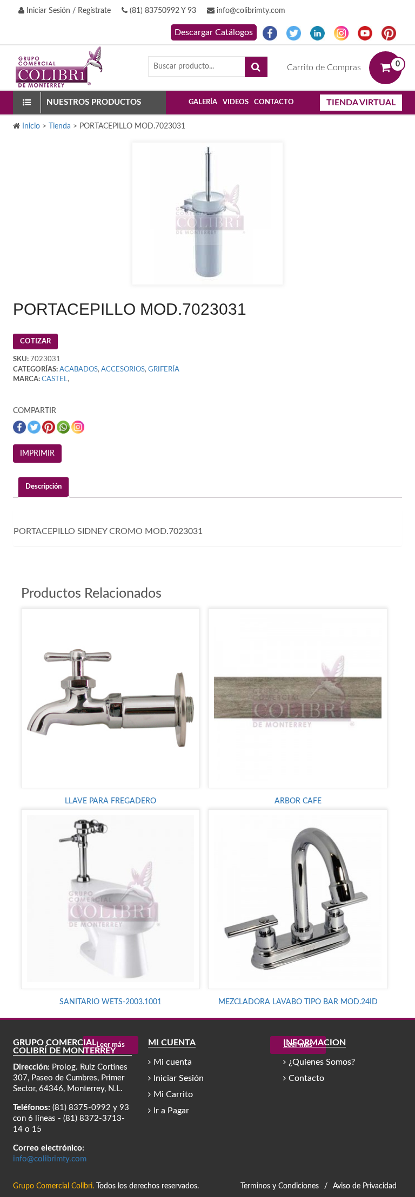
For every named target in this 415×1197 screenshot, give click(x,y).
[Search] (256, 67)
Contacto (274, 102)
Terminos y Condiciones (279, 1186)
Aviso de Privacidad (365, 1186)
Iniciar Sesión (178, 1078)
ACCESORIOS (123, 369)
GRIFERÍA (163, 369)
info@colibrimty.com (250, 11)
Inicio (31, 126)
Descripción (43, 486)
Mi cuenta (172, 1062)
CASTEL (55, 379)
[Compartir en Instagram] (77, 426)
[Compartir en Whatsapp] (64, 426)
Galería (203, 102)
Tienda (60, 126)
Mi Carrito (173, 1094)
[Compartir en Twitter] (35, 426)
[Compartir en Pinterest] (49, 426)
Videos (236, 102)
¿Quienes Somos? (322, 1062)
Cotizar (35, 341)
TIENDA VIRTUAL (361, 102)
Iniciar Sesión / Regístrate (67, 11)
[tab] (43, 487)
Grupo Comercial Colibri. (53, 1186)
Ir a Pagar (171, 1110)
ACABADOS (78, 369)
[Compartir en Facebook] (20, 426)
